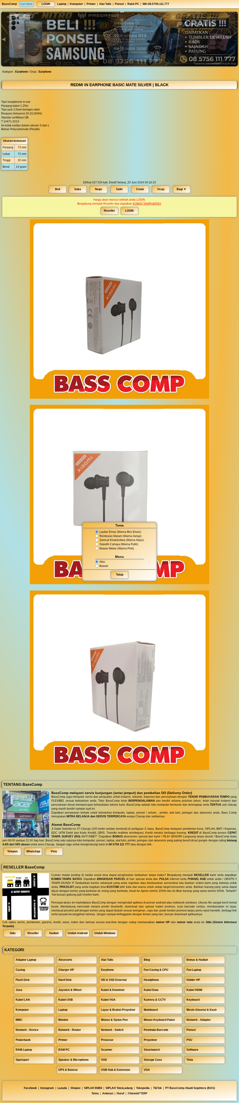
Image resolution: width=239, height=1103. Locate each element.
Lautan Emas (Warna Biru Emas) (120, 532)
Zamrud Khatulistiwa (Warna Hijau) (121, 540)
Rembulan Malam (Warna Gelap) (120, 536)
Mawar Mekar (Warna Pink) (116, 548)
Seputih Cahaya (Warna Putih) (118, 544)
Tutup (119, 574)
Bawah (103, 566)
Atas (102, 561)
